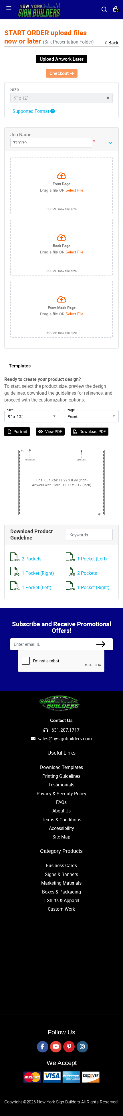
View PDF (53, 431)
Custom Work (61, 909)
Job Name (20, 134)
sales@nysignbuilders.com (65, 738)
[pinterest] (69, 1046)
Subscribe (100, 644)
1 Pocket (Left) (92, 559)
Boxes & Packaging (61, 892)
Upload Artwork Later (62, 59)
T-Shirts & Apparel (61, 900)
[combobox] (31, 416)
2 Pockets (31, 559)
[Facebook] (42, 1046)
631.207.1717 (65, 730)
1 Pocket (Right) (38, 573)
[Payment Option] (61, 1077)
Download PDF (93, 431)
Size (14, 89)
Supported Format (31, 111)
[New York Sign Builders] (39, 9)
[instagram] (82, 1046)
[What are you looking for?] (104, 9)
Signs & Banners (61, 874)
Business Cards (61, 865)
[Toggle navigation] (11, 9)
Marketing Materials (61, 883)
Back (113, 43)
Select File (74, 190)
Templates (20, 366)
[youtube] (55, 1046)
